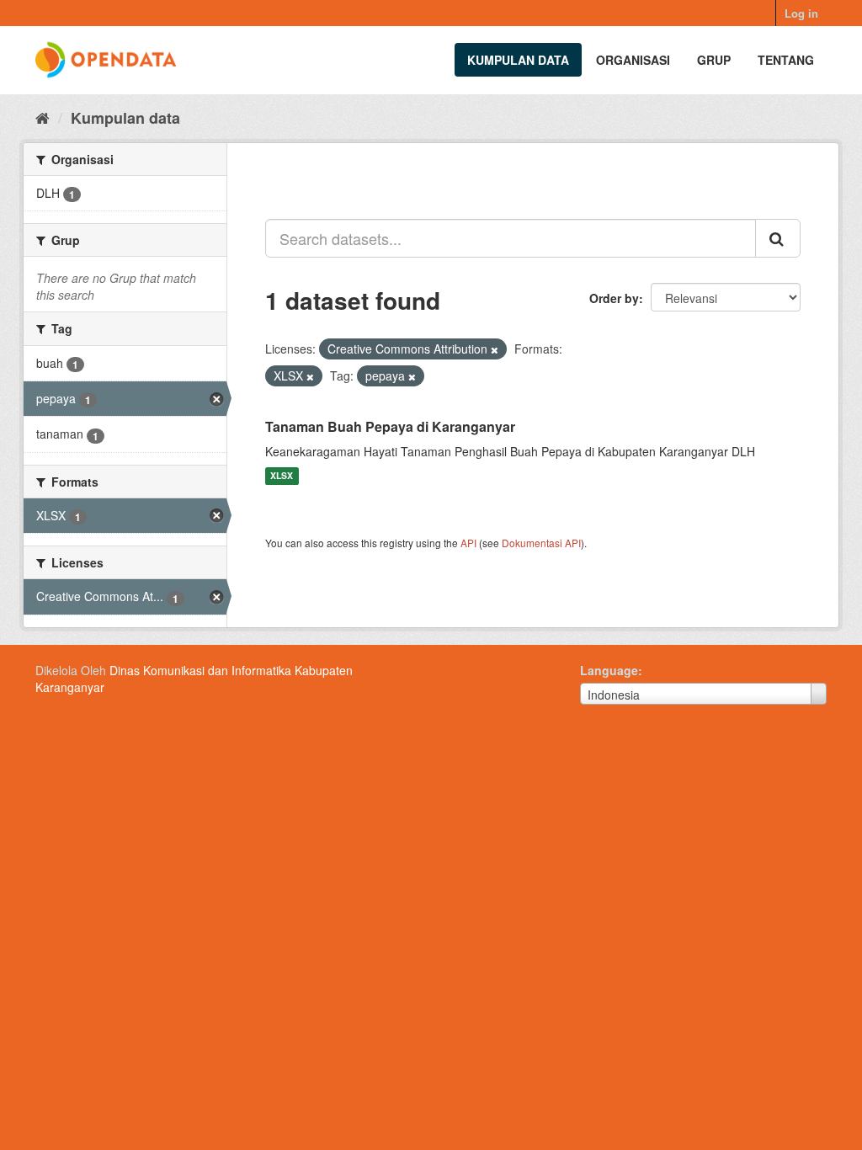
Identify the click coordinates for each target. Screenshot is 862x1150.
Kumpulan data (518, 59)
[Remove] (494, 349)
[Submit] (778, 238)
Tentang (786, 59)
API (468, 542)
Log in (801, 13)
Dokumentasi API (541, 542)
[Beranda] (42, 117)
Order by (614, 298)
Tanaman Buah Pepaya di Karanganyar (390, 426)
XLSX (281, 476)
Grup (714, 59)
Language (609, 670)
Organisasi (633, 59)
